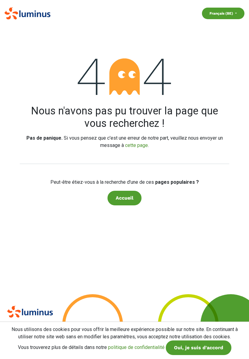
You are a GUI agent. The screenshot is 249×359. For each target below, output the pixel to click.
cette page (136, 145)
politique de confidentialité (136, 347)
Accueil (124, 198)
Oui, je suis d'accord (198, 347)
